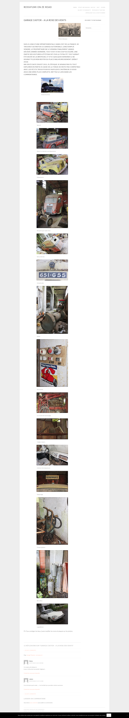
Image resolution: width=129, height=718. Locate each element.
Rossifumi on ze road (38, 7)
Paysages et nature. (98, 10)
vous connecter (34, 702)
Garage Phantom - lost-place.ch (34, 655)
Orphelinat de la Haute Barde (95, 12)
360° (98, 7)
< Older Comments (30, 650)
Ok (109, 715)
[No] (127, 715)
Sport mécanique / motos (86, 7)
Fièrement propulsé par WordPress (34, 709)
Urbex (75, 7)
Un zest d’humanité (84, 10)
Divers (103, 7)
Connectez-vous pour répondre (32, 673)
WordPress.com (39, 711)
